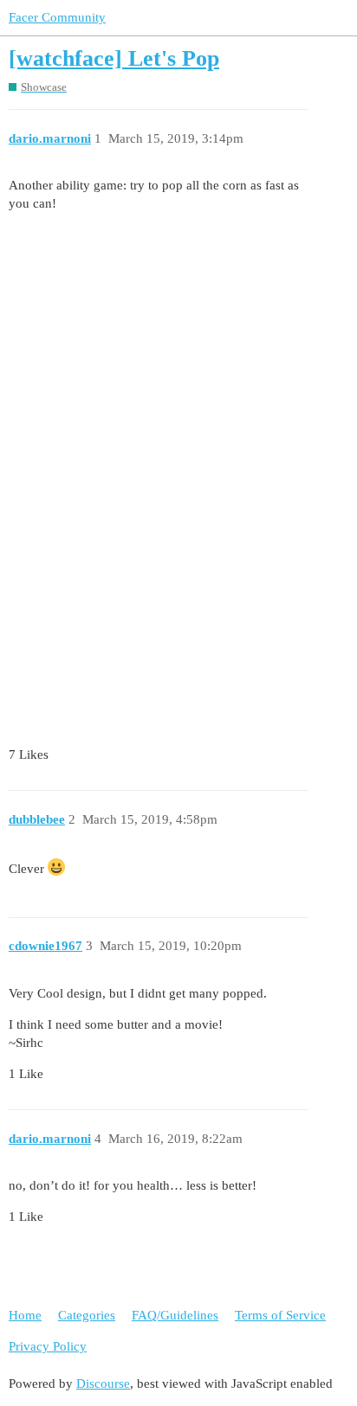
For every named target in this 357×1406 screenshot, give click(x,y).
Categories (86, 1315)
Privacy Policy (48, 1346)
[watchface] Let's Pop (114, 58)
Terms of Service (280, 1315)
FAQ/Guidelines (175, 1315)
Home (25, 1315)
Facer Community (57, 17)
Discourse (103, 1383)
